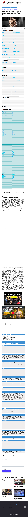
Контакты (3, 509)
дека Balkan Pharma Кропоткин (6, 210)
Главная (3, 9)
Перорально (6, 7)
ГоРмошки (12, 7)
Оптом (3, 508)
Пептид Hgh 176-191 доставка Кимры (18, 487)
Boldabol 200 (4, 496)
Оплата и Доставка (4, 506)
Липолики (15, 7)
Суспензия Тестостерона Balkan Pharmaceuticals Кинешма (10, 9)
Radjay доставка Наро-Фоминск (8, 338)
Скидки (3, 507)
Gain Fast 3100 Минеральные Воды (8, 339)
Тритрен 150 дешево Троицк (7, 336)
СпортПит (3, 7)
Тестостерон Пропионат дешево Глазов (9, 337)
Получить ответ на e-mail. (6, 469)
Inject (9, 7)
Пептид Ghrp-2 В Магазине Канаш (6, 482)
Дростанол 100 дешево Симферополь (18, 499)
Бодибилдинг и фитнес (14, 2)
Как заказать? (3, 505)
